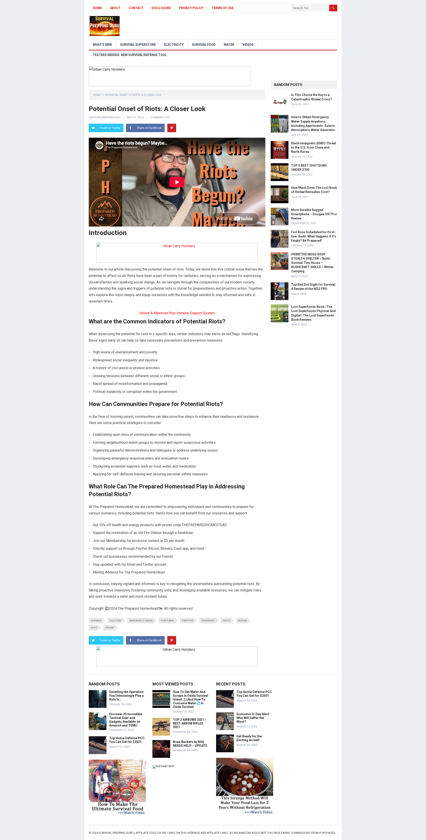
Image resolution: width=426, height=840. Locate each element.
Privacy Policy (191, 8)
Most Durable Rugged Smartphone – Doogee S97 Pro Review (314, 214)
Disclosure (161, 8)
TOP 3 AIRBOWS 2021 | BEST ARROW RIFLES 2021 (189, 723)
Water (229, 44)
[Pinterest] (171, 128)
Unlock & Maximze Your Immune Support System (177, 313)
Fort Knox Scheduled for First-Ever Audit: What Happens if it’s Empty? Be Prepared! (313, 236)
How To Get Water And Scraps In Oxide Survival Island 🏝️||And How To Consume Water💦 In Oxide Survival (190, 699)
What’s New (102, 44)
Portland (167, 620)
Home (97, 8)
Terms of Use (222, 8)
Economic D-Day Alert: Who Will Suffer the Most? (253, 717)
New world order (141, 620)
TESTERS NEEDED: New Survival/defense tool (130, 55)
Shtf (94, 627)
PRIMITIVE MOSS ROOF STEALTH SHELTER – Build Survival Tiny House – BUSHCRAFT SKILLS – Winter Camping (312, 263)
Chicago (96, 620)
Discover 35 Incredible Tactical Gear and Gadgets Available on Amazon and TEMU (125, 719)
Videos (248, 44)
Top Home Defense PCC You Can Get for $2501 (127, 740)
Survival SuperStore (138, 44)
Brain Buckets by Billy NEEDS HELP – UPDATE (190, 743)
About (115, 8)
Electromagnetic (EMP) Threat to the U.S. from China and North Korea (313, 147)
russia (242, 620)
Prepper (187, 620)
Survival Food (204, 44)
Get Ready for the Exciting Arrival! (249, 738)
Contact (136, 8)
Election (115, 620)
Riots (226, 620)
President (208, 620)
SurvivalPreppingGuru (104, 117)
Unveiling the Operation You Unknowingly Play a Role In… (126, 695)
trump (109, 627)
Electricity (174, 44)
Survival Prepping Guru (116, 832)
